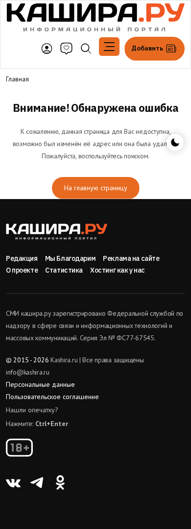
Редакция (22, 258)
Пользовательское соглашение (52, 396)
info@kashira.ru (27, 372)
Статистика (64, 270)
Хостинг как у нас (117, 270)
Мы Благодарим (70, 258)
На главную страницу (95, 187)
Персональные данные (40, 384)
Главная (17, 79)
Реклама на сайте (131, 258)
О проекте (22, 270)
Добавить (148, 48)
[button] (109, 46)
